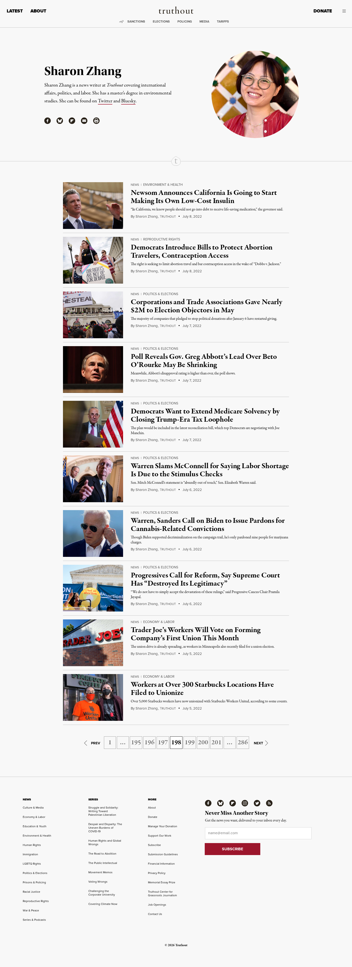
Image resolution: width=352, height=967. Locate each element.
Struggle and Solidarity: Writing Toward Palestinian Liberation (103, 811)
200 (203, 742)
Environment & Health (163, 184)
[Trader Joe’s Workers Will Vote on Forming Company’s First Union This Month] (93, 642)
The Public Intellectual (102, 863)
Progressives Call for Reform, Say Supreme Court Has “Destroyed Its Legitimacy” (205, 579)
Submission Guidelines (163, 854)
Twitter (105, 101)
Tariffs (223, 21)
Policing (184, 21)
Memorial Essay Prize (161, 882)
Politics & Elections (160, 294)
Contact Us (155, 914)
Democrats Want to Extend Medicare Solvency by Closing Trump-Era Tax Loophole (205, 415)
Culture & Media (33, 807)
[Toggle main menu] (342, 11)
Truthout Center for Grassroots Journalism (162, 893)
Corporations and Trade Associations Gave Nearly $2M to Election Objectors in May (206, 306)
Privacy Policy (156, 873)
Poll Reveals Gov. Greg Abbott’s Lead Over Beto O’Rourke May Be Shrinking (204, 361)
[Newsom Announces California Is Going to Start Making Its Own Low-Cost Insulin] (93, 205)
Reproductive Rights (161, 239)
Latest (15, 10)
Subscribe (154, 845)
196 (149, 742)
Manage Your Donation (162, 826)
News (135, 184)
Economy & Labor (159, 621)
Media (204, 21)
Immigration (30, 854)
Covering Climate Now (102, 904)
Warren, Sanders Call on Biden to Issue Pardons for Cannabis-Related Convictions (207, 525)
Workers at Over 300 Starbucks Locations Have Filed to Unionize (202, 689)
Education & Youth (34, 826)
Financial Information (161, 864)
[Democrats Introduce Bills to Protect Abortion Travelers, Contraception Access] (93, 260)
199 (190, 742)
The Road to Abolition (102, 853)
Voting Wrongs (98, 882)
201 (216, 742)
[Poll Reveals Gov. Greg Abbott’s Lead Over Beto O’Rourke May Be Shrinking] (93, 369)
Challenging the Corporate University (101, 893)
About (38, 10)
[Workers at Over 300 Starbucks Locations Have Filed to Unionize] (93, 697)
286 (243, 742)
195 (136, 742)
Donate (322, 10)
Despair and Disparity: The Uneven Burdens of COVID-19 (105, 827)
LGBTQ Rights (32, 864)
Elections (161, 21)
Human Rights (32, 845)
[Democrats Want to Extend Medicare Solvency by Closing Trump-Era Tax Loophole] (93, 424)
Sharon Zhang (147, 216)
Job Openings (157, 905)
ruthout (168, 217)
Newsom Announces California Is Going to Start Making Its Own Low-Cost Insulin (204, 197)
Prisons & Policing (34, 882)
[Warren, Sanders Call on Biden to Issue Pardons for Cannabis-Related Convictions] (93, 533)
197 (163, 742)
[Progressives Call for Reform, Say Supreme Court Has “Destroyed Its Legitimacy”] (93, 588)
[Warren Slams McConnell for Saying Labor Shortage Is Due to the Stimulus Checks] (93, 478)
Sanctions (136, 21)
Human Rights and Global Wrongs (104, 842)
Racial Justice (31, 892)
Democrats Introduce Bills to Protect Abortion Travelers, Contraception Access (202, 251)
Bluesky (128, 101)
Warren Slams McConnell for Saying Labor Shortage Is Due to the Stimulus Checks (210, 470)
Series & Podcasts (34, 920)
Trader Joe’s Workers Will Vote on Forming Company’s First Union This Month (195, 634)
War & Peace (31, 910)
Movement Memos (100, 872)
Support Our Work (159, 835)
